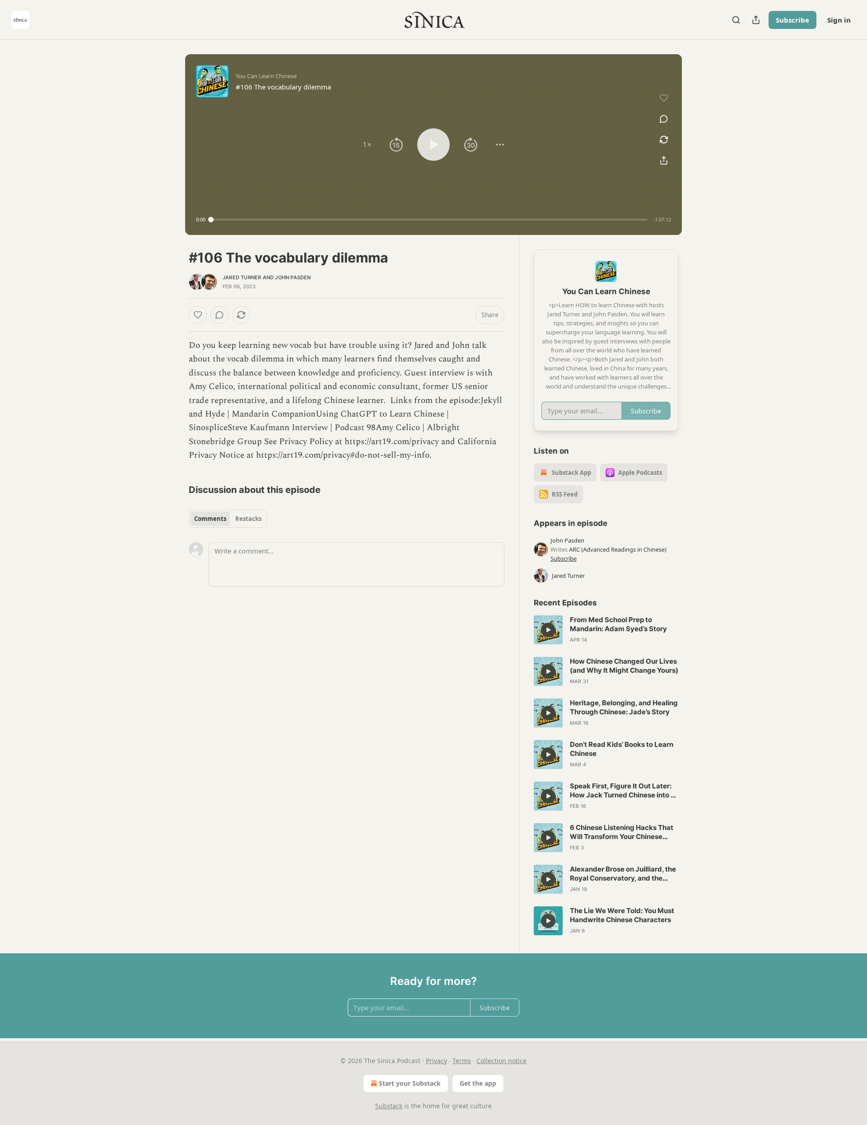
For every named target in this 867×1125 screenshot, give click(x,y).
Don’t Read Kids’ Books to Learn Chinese (621, 749)
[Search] (736, 20)
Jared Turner (242, 277)
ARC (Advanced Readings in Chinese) (618, 549)
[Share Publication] (756, 20)
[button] (367, 144)
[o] (548, 630)
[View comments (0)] (664, 119)
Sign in (839, 19)
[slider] (429, 219)
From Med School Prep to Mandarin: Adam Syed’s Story (618, 624)
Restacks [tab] (248, 519)
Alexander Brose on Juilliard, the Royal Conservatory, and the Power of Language (623, 874)
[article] (606, 630)
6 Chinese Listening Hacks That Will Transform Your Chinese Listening (621, 832)
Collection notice (501, 1060)
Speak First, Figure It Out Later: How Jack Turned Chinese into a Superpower (622, 791)
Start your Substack (410, 1083)
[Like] (198, 315)
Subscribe (792, 19)
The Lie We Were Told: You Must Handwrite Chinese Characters (622, 915)
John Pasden (293, 277)
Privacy (436, 1060)
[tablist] (228, 519)
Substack (388, 1106)
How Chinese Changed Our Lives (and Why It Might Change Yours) (624, 666)
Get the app (478, 1083)
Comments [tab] (210, 519)
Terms (461, 1060)
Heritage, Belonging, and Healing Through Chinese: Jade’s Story (624, 707)
